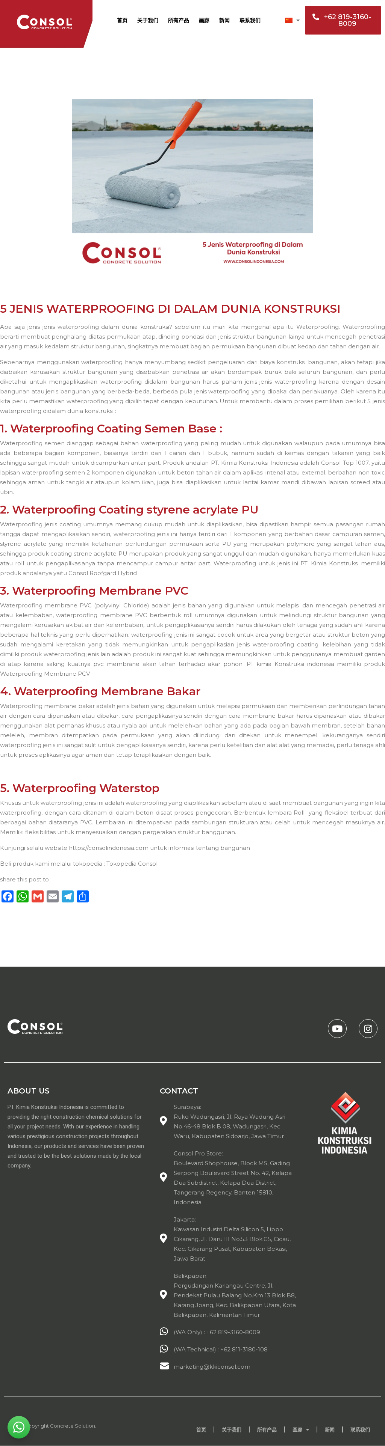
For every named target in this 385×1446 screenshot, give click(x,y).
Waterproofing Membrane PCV (45, 673)
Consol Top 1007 (344, 462)
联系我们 (250, 20)
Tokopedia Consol (132, 863)
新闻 (224, 20)
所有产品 (178, 20)
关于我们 (147, 20)
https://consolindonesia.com (109, 847)
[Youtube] (337, 1028)
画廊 (204, 20)
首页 (122, 20)
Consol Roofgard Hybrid (102, 573)
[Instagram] (368, 1028)
